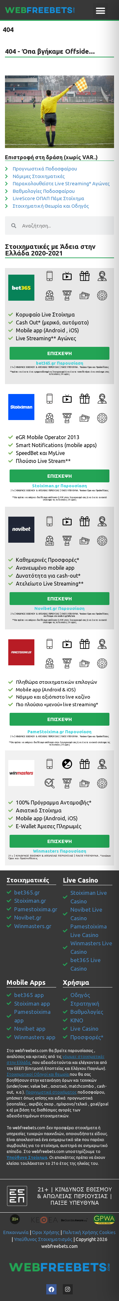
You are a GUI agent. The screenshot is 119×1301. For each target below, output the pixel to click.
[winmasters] (21, 773)
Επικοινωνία (16, 1232)
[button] (100, 10)
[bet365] (21, 288)
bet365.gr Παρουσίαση (59, 363)
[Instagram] (68, 1289)
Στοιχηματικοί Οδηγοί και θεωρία (38, 1074)
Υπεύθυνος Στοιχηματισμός (43, 1239)
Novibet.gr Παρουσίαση (59, 608)
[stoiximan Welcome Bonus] (21, 407)
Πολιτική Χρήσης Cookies (89, 1232)
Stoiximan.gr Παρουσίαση (59, 485)
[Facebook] (51, 1289)
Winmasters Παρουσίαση (59, 851)
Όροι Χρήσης (46, 1232)
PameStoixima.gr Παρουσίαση (59, 731)
